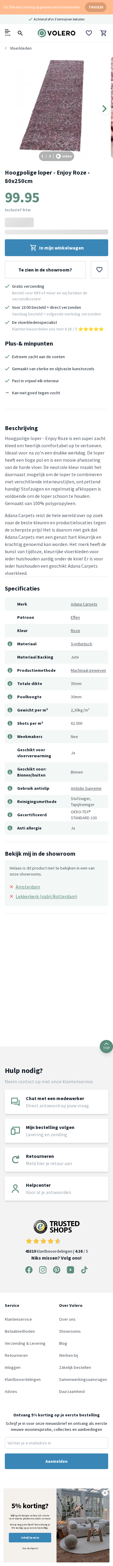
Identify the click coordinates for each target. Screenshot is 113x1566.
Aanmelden (56, 1461)
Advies (11, 1391)
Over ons (67, 1319)
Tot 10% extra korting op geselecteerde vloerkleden (41, 7)
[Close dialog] (105, 1493)
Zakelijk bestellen (75, 1367)
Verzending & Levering (25, 1343)
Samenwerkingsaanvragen (83, 1379)
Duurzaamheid (72, 1391)
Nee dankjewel (30, 1548)
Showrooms (70, 1331)
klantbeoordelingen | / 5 (56, 1251)
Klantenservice (18, 1319)
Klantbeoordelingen (23, 1379)
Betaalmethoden (20, 1331)
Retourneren (16, 1355)
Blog (63, 1343)
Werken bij (68, 1355)
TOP (106, 1048)
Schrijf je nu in (30, 1538)
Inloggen (12, 1367)
